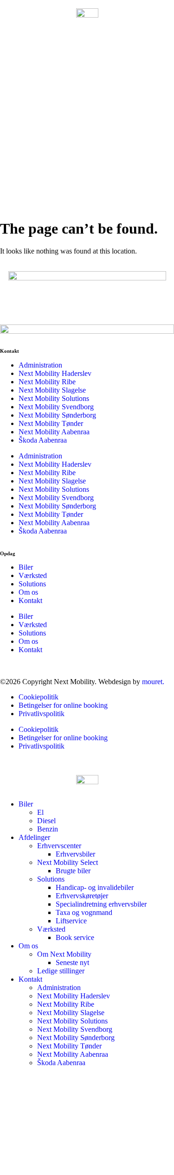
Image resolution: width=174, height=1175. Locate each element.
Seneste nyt (72, 962)
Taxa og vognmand (84, 912)
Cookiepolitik (38, 697)
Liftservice (71, 921)
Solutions (32, 584)
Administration (40, 365)
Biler (26, 567)
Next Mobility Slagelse (52, 390)
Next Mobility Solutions (54, 398)
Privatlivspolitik (41, 714)
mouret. (153, 682)
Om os (28, 592)
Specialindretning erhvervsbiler (101, 904)
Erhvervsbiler (75, 854)
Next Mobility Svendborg (56, 407)
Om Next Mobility (64, 954)
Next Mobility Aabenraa (54, 432)
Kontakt (30, 600)
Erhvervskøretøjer (82, 896)
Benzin (47, 829)
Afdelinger (34, 837)
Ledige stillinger (60, 971)
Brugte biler (73, 871)
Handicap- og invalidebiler (95, 887)
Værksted (33, 575)
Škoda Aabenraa (43, 440)
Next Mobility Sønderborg (57, 415)
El (40, 812)
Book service (75, 937)
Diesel (46, 821)
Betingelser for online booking (63, 705)
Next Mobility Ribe (47, 382)
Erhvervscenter (59, 846)
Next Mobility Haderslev (55, 373)
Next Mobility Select (67, 862)
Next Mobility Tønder (51, 423)
